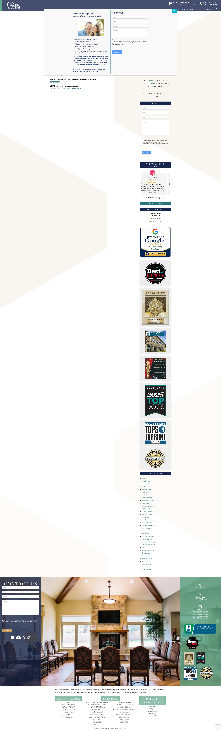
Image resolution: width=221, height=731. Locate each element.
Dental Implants (147, 498)
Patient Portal (152, 706)
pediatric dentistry (148, 536)
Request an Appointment (68, 716)
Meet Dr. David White (68, 706)
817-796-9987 (55, 82)
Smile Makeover (147, 559)
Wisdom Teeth (124, 722)
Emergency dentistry (148, 506)
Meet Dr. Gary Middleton (68, 711)
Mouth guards (146, 528)
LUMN (121, 729)
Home (68, 702)
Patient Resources (152, 700)
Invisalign (145, 520)
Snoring (144, 561)
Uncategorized (146, 567)
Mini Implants (97, 722)
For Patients (187, 9)
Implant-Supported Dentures (97, 717)
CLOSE (174, 11)
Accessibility (152, 715)
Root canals (145, 547)
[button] (216, 9)
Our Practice (68, 698)
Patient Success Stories (152, 711)
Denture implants (147, 500)
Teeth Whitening (147, 564)
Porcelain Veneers (147, 539)
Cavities (144, 478)
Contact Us (207, 9)
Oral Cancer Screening (124, 702)
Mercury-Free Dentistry (97, 721)
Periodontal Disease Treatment (124, 704)
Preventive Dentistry (148, 542)
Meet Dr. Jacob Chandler (68, 709)
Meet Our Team (68, 713)
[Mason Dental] (14, 5)
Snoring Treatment (124, 717)
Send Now (146, 152)
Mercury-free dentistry (149, 525)
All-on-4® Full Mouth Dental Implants (97, 702)
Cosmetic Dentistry (148, 484)
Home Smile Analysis (97, 716)
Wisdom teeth (146, 570)
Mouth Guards (97, 724)
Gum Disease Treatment (97, 714)
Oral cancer (145, 531)
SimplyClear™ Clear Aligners (124, 714)
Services (110, 698)
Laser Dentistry (147, 523)
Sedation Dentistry (148, 550)
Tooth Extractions (124, 721)
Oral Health (145, 534)
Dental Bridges (146, 492)
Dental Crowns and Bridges (97, 708)
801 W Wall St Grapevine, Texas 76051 (65, 89)
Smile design (146, 556)
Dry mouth (145, 503)
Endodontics (146, 509)
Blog (198, 9)
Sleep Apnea (146, 553)
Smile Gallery (152, 710)
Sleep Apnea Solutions (124, 716)
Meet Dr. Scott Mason (68, 704)
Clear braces (146, 481)
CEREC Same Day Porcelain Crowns (97, 704)
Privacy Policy (152, 713)
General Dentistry (147, 514)
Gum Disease (146, 517)
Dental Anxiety (146, 489)
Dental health (146, 495)
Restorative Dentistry (148, 545)
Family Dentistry (147, 511)
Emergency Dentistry (97, 711)
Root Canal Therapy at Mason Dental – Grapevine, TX (124, 710)
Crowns (144, 487)
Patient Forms (152, 708)
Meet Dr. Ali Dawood (68, 708)
